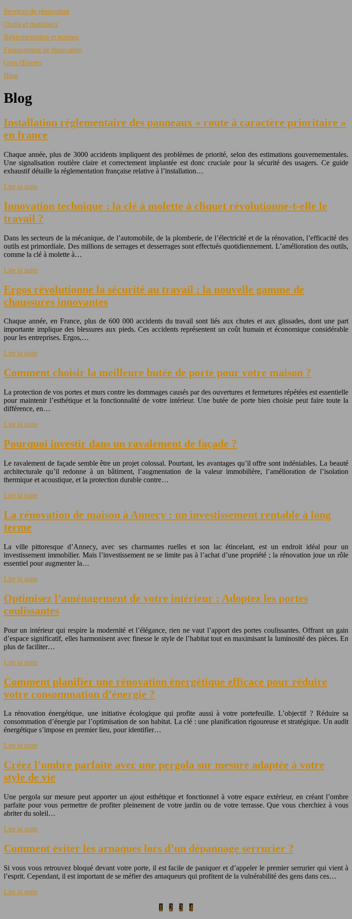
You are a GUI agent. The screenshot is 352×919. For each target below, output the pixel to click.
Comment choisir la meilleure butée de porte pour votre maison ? (157, 373)
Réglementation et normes (41, 37)
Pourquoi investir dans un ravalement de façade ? (120, 444)
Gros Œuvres (23, 63)
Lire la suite (21, 186)
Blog (11, 75)
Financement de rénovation (43, 50)
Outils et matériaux (31, 24)
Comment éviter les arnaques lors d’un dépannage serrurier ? (149, 848)
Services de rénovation (36, 11)
